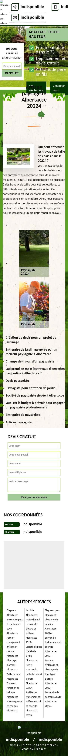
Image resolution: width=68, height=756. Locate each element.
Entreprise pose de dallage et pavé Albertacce (15, 626)
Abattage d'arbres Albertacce (12, 665)
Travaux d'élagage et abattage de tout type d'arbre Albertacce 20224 (51, 674)
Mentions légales (34, 749)
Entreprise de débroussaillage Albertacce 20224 (53, 699)
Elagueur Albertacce (12, 612)
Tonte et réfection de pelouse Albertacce (13, 690)
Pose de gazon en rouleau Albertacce (14, 706)
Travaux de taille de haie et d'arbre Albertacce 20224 (34, 678)
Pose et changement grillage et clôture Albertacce (13, 646)
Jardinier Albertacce (31, 612)
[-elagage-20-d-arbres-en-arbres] (4, 13)
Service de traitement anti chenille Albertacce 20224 (53, 646)
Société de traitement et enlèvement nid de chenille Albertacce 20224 (34, 704)
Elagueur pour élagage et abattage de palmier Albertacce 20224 (52, 622)
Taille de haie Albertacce (13, 676)
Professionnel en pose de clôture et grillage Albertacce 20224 (33, 631)
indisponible (32, 7)
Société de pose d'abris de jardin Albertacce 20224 (34, 656)
